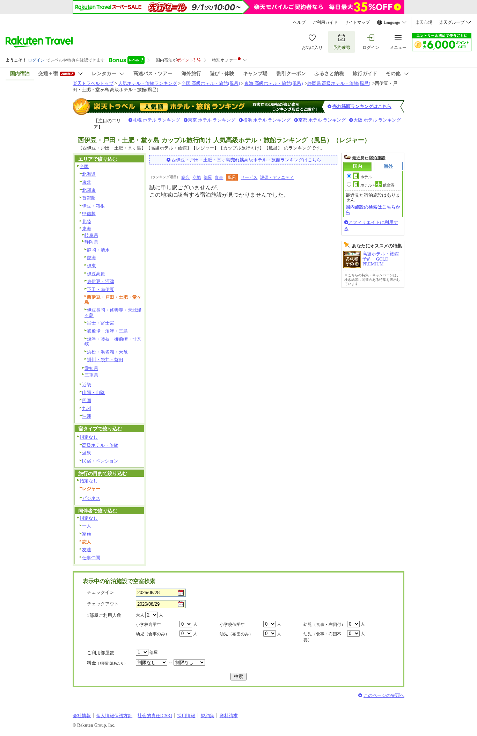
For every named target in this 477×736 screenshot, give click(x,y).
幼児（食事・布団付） (324, 624)
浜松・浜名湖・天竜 (107, 352)
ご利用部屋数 (100, 652)
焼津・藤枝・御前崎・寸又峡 (113, 341)
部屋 (208, 177)
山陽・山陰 (93, 392)
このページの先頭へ (384, 695)
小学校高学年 (148, 624)
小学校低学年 (232, 624)
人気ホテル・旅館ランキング (147, 83)
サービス (249, 177)
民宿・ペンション (100, 461)
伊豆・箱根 (93, 206)
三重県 (91, 375)
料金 (107, 662)
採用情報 (186, 715)
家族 (86, 534)
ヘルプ (299, 22)
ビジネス (91, 498)
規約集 (207, 715)
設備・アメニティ (277, 177)
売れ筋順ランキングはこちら (361, 106)
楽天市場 (424, 22)
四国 (86, 400)
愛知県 (91, 368)
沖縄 (86, 416)
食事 (219, 177)
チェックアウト (103, 603)
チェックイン (100, 592)
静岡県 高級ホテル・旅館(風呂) (338, 83)
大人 (140, 615)
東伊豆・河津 (100, 281)
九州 (86, 408)
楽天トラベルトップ (93, 83)
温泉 (86, 453)
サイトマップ (357, 22)
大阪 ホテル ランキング (377, 120)
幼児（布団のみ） (236, 634)
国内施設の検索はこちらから (373, 209)
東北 (86, 182)
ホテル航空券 (377, 185)
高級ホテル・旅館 (100, 445)
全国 (84, 166)
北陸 (86, 221)
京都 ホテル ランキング (322, 120)
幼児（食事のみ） (152, 634)
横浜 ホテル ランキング (267, 120)
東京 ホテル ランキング (211, 120)
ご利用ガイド (325, 22)
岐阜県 (91, 235)
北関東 (89, 190)
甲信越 (89, 213)
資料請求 (229, 715)
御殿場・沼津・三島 (107, 331)
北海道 (89, 174)
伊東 (91, 265)
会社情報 (82, 715)
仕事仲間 (91, 557)
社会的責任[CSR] (155, 715)
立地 (196, 177)
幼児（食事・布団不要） (322, 637)
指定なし (89, 437)
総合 (185, 177)
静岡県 (91, 242)
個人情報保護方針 (114, 715)
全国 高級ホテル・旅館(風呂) (211, 83)
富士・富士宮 (100, 323)
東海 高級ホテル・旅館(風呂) (273, 83)
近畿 (86, 384)
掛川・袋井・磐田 (105, 359)
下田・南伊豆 (100, 289)
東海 (86, 228)
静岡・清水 (98, 250)
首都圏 (89, 198)
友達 (86, 549)
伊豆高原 (96, 273)
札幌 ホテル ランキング (156, 120)
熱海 (91, 257)
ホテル (366, 177)
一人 (86, 526)
